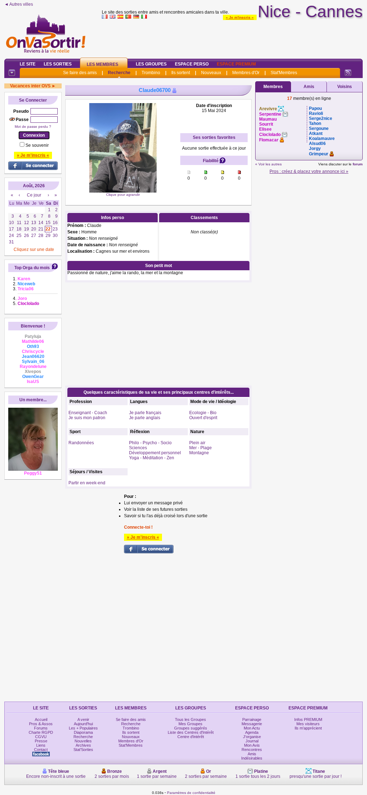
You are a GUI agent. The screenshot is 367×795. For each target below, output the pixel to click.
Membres (273, 86)
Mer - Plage (200, 447)
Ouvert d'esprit (203, 417)
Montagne (199, 452)
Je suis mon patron (86, 417)
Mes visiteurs (308, 724)
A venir (83, 719)
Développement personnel (155, 452)
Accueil (41, 719)
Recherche (119, 72)
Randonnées (81, 442)
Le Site (27, 64)
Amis (309, 86)
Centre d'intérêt (190, 737)
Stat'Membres (284, 72)
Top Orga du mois (32, 267)
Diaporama (83, 732)
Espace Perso (192, 64)
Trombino (151, 72)
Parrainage (251, 719)
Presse (41, 741)
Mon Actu (252, 728)
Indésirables (251, 758)
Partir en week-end (86, 482)
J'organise (252, 737)
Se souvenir (37, 145)
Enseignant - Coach (87, 412)
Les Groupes (151, 64)
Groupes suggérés (190, 728)
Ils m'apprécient (308, 728)
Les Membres (102, 64)
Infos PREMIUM (308, 719)
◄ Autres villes (18, 4)
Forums (41, 728)
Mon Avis (252, 745)
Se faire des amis (80, 72)
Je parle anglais (144, 417)
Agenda (251, 732)
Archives (83, 745)
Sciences (138, 447)
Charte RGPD (41, 732)
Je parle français (145, 412)
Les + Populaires (83, 728)
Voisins (344, 86)
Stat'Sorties (83, 749)
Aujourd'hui (83, 724)
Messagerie (252, 724)
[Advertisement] (232, 37)
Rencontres (252, 749)
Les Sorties (58, 64)
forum (358, 164)
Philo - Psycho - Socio (150, 442)
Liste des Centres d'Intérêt (191, 732)
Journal (252, 741)
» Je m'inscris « (240, 17)
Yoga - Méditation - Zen (151, 457)
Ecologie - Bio (202, 412)
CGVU (41, 737)
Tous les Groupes (190, 719)
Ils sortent (180, 72)
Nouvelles (83, 741)
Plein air (197, 442)
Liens (41, 745)
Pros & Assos (41, 724)
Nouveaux (211, 72)
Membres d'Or (245, 72)
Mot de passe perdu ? (33, 127)
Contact (41, 749)
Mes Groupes (190, 724)
